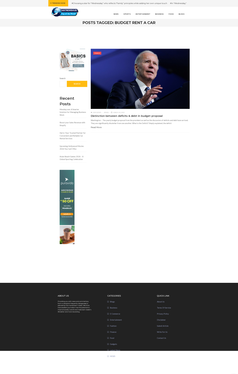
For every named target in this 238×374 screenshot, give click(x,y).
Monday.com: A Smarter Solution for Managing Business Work (73, 112)
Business (113, 308)
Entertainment (116, 320)
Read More (96, 127)
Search (63, 78)
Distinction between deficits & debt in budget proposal (127, 115)
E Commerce (115, 314)
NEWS (112, 356)
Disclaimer (161, 320)
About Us (160, 302)
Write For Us (162, 332)
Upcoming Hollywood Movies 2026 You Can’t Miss (72, 147)
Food (112, 338)
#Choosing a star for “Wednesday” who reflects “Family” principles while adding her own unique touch (119, 3)
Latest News (115, 350)
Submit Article (162, 326)
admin (106, 112)
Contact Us (161, 338)
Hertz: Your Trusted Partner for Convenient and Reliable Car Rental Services (73, 136)
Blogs (112, 302)
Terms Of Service (164, 308)
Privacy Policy (163, 314)
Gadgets (113, 344)
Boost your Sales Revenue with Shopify (72, 123)
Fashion (113, 326)
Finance (97, 53)
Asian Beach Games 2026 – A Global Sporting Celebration (71, 157)
